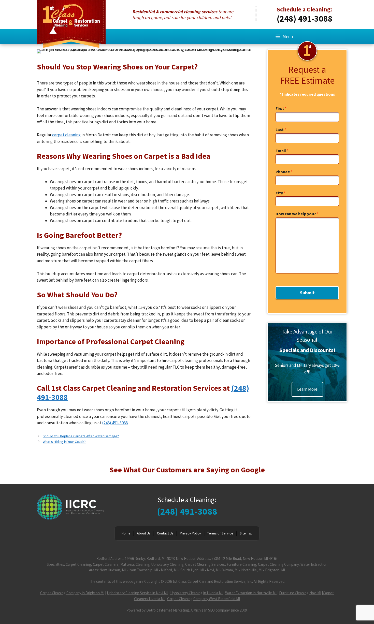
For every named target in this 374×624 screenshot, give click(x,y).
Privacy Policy (190, 533)
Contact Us (165, 533)
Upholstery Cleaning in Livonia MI (196, 592)
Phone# (284, 171)
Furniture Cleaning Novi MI (300, 592)
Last (281, 129)
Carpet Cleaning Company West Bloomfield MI (203, 598)
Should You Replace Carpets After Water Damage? (81, 436)
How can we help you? (297, 213)
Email (282, 150)
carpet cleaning (66, 135)
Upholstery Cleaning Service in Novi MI (137, 592)
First (281, 108)
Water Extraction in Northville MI (251, 592)
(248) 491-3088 (305, 18)
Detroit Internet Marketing (167, 610)
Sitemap (246, 533)
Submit (307, 293)
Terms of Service (220, 533)
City (280, 192)
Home (126, 533)
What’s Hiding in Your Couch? (64, 441)
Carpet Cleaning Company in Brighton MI (72, 592)
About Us (144, 533)
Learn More (307, 389)
